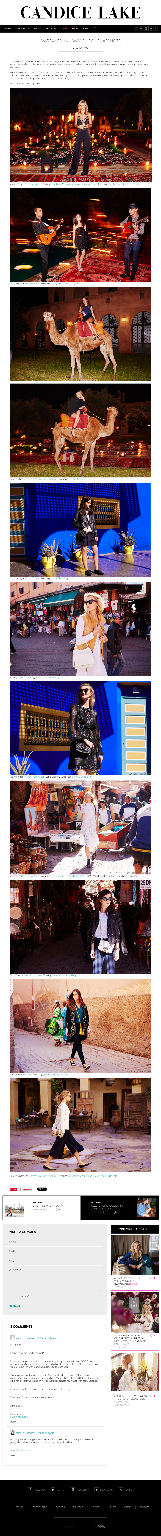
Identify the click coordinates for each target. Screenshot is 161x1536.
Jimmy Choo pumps (79, 283)
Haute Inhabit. (32, 283)
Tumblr (155, 28)
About (75, 28)
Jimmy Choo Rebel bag (64, 975)
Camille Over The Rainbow (43, 478)
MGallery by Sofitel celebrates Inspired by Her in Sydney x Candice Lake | (130, 1340)
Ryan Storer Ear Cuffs (127, 184)
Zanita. (21, 677)
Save (15, 1189)
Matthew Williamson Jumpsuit (67, 184)
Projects (51, 28)
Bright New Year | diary (48, 1206)
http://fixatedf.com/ (20, 1450)
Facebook (136, 28)
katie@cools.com (19, 1416)
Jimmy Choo (90, 184)
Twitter (141, 28)
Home (7, 28)
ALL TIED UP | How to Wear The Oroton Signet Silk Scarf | (130, 1398)
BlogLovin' (150, 28)
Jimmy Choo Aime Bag (47, 677)
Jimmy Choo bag (59, 283)
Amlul (29, 1074)
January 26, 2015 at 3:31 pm (41, 1338)
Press (86, 28)
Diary (64, 28)
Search (95, 28)
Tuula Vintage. (31, 184)
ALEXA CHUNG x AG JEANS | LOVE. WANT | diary (107, 1207)
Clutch (100, 184)
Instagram (146, 28)
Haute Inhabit (32, 578)
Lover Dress (57, 875)
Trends (37, 28)
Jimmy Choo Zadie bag (80, 1175)
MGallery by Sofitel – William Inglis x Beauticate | (128, 1281)
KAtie (19, 1338)
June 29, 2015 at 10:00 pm (40, 1433)
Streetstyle (22, 28)
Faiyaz (20, 1433)
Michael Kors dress (34, 776)
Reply (13, 1421)
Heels (112, 184)
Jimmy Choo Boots (74, 875)
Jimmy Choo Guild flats (105, 1175)
